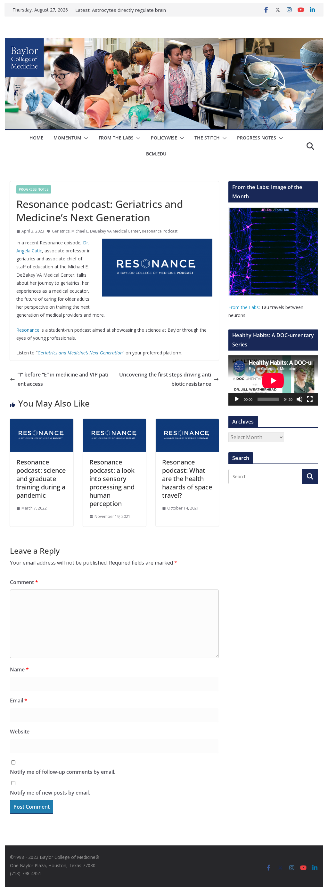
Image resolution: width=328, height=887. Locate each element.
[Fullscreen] (310, 399)
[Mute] (299, 399)
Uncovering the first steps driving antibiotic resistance (165, 379)
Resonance (27, 330)
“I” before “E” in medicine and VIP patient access (63, 379)
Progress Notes (256, 138)
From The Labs (116, 138)
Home (36, 138)
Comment (24, 582)
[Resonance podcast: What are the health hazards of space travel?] (187, 423)
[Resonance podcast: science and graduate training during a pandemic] (41, 423)
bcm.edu (156, 154)
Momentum (67, 138)
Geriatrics (61, 231)
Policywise (164, 138)
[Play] (237, 399)
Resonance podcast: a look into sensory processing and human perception (112, 483)
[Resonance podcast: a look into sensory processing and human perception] (114, 423)
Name (19, 669)
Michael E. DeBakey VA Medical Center (105, 231)
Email (18, 700)
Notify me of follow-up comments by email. (62, 771)
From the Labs (243, 307)
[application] (273, 380)
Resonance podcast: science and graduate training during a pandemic (41, 479)
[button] (84, 138)
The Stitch (207, 138)
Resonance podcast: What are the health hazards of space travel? (187, 479)
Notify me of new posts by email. (50, 792)
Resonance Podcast (159, 231)
